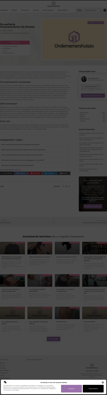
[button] (103, 382)
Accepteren (71, 388)
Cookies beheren (93, 388)
